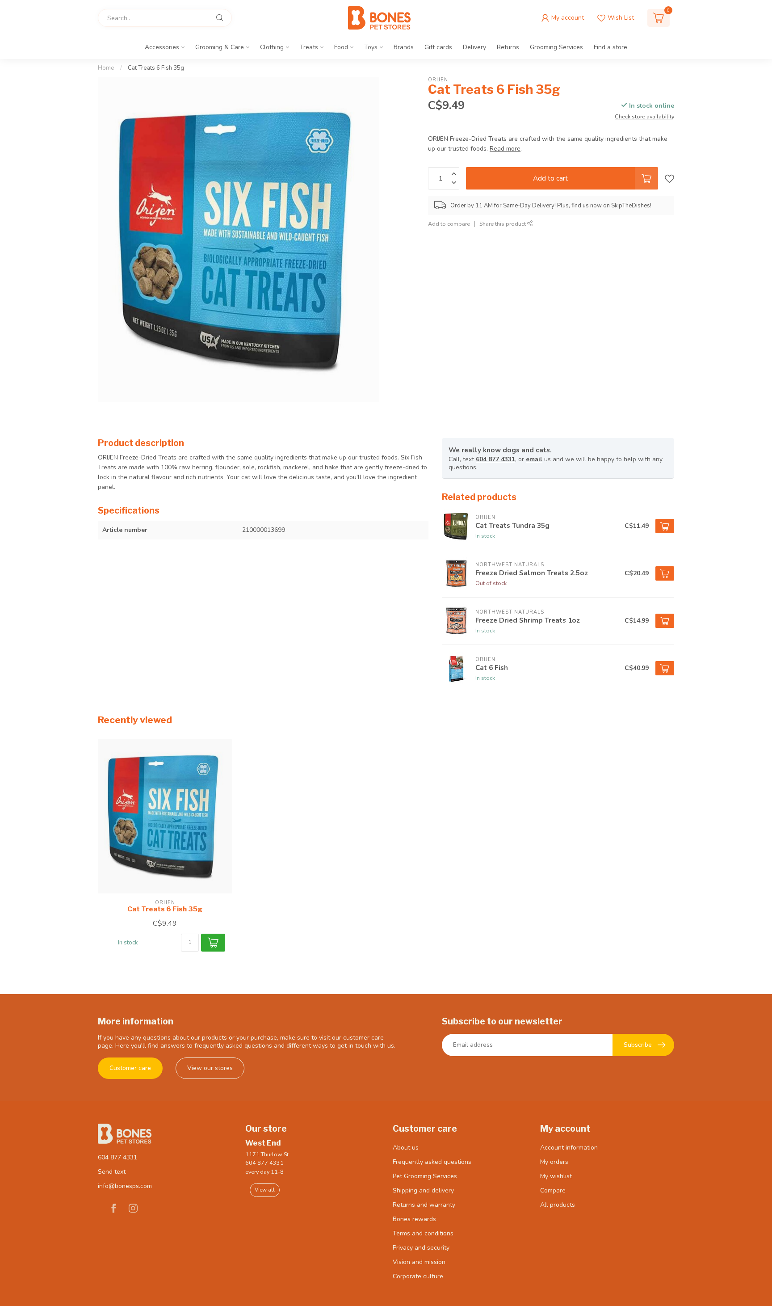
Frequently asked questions (432, 1162)
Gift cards (438, 47)
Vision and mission (419, 1262)
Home (106, 68)
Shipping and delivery (423, 1190)
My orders (554, 1162)
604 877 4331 (495, 459)
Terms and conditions (423, 1233)
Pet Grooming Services (425, 1176)
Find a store (610, 47)
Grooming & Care (219, 47)
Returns (508, 47)
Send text (112, 1171)
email (534, 459)
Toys (371, 47)
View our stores (210, 1068)
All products (557, 1205)
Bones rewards (414, 1219)
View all (265, 1189)
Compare (553, 1190)
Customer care (130, 1068)
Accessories (162, 47)
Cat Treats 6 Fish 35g (156, 68)
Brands (404, 47)
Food (341, 47)
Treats (309, 47)
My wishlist (556, 1176)
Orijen (438, 79)
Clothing (272, 47)
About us (406, 1147)
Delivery (474, 47)
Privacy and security (421, 1247)
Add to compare (449, 223)
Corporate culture (418, 1276)
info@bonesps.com (125, 1186)
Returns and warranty (424, 1205)
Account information (569, 1147)
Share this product (503, 223)
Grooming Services (556, 47)
